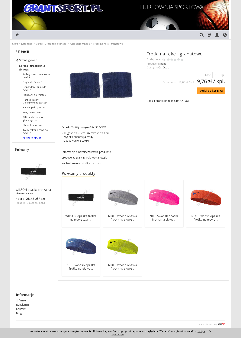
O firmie (21, 300)
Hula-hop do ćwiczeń (34, 107)
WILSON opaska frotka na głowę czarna (33, 191)
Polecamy (22, 149)
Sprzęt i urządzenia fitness (32, 67)
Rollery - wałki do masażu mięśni (36, 76)
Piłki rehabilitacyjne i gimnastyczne (33, 119)
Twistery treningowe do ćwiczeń (35, 131)
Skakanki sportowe (33, 125)
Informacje (25, 295)
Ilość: (208, 75)
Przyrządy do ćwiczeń (34, 95)
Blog (19, 313)
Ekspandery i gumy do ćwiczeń (34, 88)
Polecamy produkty (78, 173)
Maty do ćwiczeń (31, 112)
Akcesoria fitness (32, 137)
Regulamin (22, 304)
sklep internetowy (208, 324)
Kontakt (21, 309)
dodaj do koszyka (211, 90)
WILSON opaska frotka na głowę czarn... (80, 218)
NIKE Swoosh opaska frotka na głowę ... (122, 218)
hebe (163, 63)
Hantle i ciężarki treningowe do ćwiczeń (35, 101)
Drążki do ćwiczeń (32, 82)
